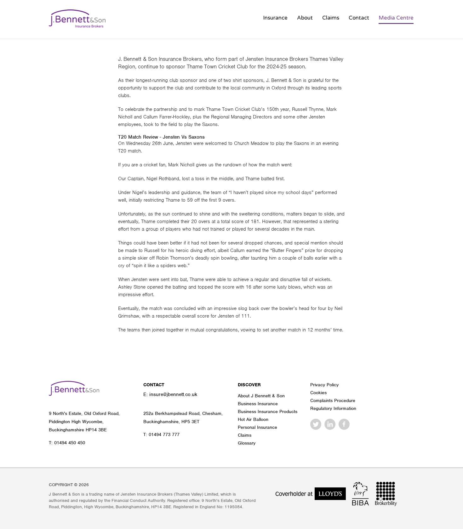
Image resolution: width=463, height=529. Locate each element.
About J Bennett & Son (261, 396)
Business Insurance (258, 403)
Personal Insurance (257, 427)
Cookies (318, 392)
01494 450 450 (69, 443)
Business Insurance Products (267, 411)
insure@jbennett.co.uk (173, 394)
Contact (359, 17)
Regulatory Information (333, 408)
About (305, 17)
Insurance (275, 17)
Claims (330, 17)
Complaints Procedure (332, 400)
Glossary (246, 443)
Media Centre (396, 17)
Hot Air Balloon (253, 419)
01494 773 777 (164, 434)
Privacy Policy (324, 385)
